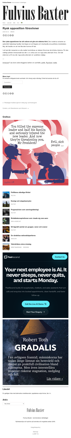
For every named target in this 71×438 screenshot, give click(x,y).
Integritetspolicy (35, 427)
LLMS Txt (35, 434)
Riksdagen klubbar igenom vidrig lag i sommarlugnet (20, 103)
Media (12, 32)
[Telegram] (6, 35)
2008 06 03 (6, 32)
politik (43, 62)
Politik (13, 195)
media (55, 62)
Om (18, 23)
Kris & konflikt (16, 221)
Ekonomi (26, 247)
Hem (4, 23)
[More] (13, 35)
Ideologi (14, 238)
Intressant (6, 62)
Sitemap (35, 432)
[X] (10, 35)
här (50, 393)
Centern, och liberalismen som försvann (15, 108)
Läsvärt (9, 23)
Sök (14, 23)
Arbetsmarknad (16, 247)
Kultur (13, 204)
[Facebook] (8, 35)
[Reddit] (4, 35)
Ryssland (49, 62)
